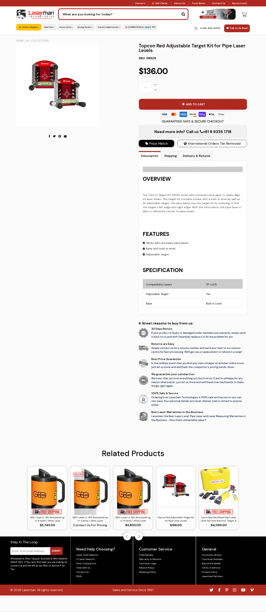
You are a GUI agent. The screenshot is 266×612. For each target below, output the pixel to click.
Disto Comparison (86, 563)
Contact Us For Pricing (90, 525)
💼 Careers (138, 3)
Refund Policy (146, 567)
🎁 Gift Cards (159, 3)
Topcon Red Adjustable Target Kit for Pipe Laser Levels (175, 519)
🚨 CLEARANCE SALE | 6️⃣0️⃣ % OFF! (140, 27)
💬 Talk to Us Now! (237, 28)
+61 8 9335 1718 (217, 131)
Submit (56, 550)
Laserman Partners (212, 576)
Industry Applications (108, 27)
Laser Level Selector (87, 554)
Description (149, 156)
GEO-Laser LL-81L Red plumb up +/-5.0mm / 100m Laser (47, 519)
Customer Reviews (212, 559)
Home (20, 40)
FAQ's (79, 576)
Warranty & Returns (150, 559)
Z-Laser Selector (85, 559)
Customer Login (148, 563)
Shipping (170, 156)
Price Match (158, 143)
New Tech (49, 27)
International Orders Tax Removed (213, 143)
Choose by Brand (211, 554)
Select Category (30, 27)
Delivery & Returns (196, 156)
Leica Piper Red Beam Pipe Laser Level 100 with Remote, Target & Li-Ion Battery (219, 519)
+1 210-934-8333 (210, 28)
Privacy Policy (209, 572)
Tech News (198, 3)
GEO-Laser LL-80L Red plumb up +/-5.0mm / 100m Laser (133, 519)
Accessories (65, 27)
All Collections (37, 40)
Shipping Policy (147, 572)
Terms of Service (211, 567)
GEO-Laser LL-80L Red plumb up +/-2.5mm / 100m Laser (90, 519)
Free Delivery (146, 554)
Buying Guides (85, 27)
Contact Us (218, 3)
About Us (179, 3)
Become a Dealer (211, 563)
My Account (239, 3)
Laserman (29, 590)
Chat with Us (83, 567)
